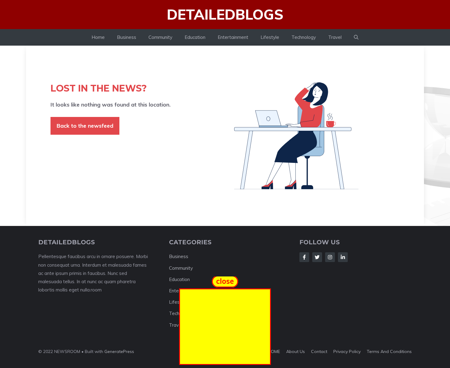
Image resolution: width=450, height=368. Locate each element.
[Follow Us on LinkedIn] (343, 257)
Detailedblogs (225, 14)
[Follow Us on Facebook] (304, 257)
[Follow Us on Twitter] (317, 257)
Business (126, 37)
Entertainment (233, 37)
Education (195, 37)
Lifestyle (270, 37)
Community (160, 37)
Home (98, 37)
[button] (356, 37)
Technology (303, 37)
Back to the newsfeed (85, 125)
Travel (335, 37)
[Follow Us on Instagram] (330, 257)
